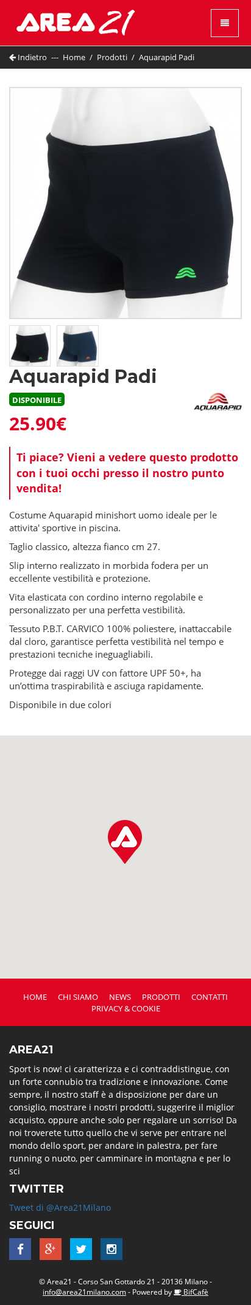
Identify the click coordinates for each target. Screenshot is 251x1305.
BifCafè (195, 1291)
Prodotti (112, 57)
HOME (35, 996)
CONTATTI (209, 996)
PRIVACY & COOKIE (125, 1008)
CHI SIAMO (78, 996)
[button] (125, 842)
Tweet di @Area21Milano (60, 1207)
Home (74, 57)
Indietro (31, 57)
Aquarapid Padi (166, 57)
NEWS (120, 996)
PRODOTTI (161, 996)
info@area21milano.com (84, 1291)
